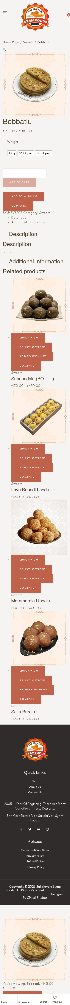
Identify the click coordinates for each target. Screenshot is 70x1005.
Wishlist (57, 1002)
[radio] (11, 153)
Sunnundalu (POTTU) (32, 378)
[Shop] (3, 997)
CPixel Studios (37, 898)
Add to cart (19, 182)
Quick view (29, 338)
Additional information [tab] (36, 261)
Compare (18, 206)
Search (6, 18)
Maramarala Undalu (30, 600)
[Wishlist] (55, 997)
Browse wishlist (33, 690)
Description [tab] (23, 233)
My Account (24, 1002)
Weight (12, 142)
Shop (4, 1002)
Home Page (11, 42)
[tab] (39, 217)
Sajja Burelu (23, 711)
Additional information (28, 222)
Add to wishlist (24, 196)
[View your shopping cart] (62, 16)
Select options (33, 347)
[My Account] (20, 997)
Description (19, 217)
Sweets (28, 42)
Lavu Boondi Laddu (30, 489)
